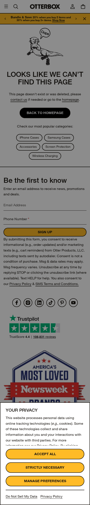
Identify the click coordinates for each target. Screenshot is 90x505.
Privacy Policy (51, 496)
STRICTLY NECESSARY (45, 467)
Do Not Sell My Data (21, 496)
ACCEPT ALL (45, 454)
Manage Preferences (45, 481)
